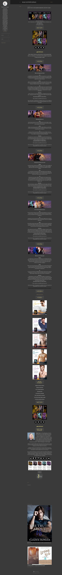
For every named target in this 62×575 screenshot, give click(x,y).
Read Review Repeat (5, 7)
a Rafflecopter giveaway (39, 294)
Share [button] (20, 6)
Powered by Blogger (37, 571)
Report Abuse (3, 42)
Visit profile (5, 31)
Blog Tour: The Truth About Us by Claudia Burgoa (39, 542)
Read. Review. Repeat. (29, 2)
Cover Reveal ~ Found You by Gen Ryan (36, 565)
